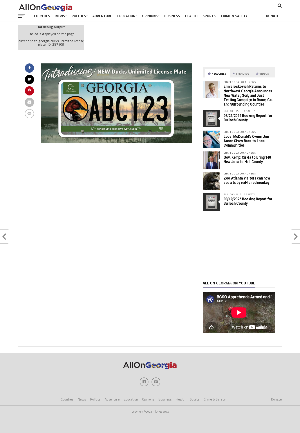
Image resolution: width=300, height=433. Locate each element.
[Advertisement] (239, 245)
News (60, 15)
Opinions (150, 15)
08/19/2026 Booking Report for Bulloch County (248, 201)
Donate (272, 15)
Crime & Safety (234, 15)
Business (172, 15)
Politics (79, 15)
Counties (42, 15)
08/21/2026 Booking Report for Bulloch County (248, 117)
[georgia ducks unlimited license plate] (116, 141)
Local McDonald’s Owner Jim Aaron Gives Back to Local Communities (246, 140)
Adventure (102, 15)
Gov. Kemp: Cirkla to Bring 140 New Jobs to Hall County (247, 159)
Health (191, 15)
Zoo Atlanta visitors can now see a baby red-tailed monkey (247, 180)
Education (126, 15)
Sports (209, 15)
